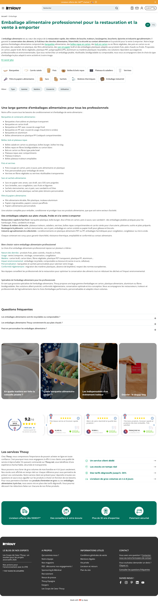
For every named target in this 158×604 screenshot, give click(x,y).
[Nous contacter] (137, 8)
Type (13, 89)
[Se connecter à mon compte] (141, 8)
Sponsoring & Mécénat (52, 570)
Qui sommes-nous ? (50, 555)
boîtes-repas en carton (80, 44)
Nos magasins (48, 562)
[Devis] (132, 8)
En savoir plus (7, 60)
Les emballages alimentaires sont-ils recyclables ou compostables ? (30, 317)
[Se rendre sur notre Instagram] (126, 582)
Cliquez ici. (123, 565)
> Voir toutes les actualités (13, 571)
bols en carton (101, 44)
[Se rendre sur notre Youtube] (142, 582)
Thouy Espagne (48, 581)
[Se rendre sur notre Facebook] (120, 582)
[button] (3, 8)
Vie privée (84, 562)
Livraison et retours (89, 566)
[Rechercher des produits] (116, 8)
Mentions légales (87, 559)
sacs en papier (64, 47)
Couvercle (50, 89)
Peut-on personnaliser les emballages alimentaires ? (24, 328)
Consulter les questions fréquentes (134, 569)
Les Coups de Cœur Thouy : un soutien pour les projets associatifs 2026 (16, 557)
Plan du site (85, 570)
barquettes (50, 44)
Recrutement (47, 574)
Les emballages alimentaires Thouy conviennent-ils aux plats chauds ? (32, 322)
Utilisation (65, 89)
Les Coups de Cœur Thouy (53, 588)
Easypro (45, 585)
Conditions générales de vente (93, 555)
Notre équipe (47, 559)
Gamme (24, 89)
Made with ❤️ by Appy (79, 600)
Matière (37, 89)
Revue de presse (49, 577)
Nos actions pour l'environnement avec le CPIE (15, 565)
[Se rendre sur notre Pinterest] (131, 582)
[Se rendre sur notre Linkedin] (137, 582)
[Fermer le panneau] (155, 2)
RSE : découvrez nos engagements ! (57, 566)
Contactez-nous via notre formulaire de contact (135, 556)
